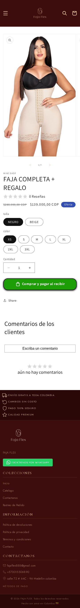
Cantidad (9, 259)
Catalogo (8, 490)
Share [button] (12, 300)
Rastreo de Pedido (13, 505)
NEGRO (13, 222)
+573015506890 (18, 572)
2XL (10, 249)
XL (64, 239)
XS (10, 239)
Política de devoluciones (17, 525)
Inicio (6, 483)
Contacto (8, 546)
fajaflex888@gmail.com (21, 565)
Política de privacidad (16, 532)
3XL (27, 249)
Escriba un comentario (40, 348)
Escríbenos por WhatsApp (30, 462)
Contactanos (10, 498)
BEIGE (34, 222)
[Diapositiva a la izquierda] (30, 165)
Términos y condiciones (17, 539)
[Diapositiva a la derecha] (50, 165)
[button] (5, 13)
